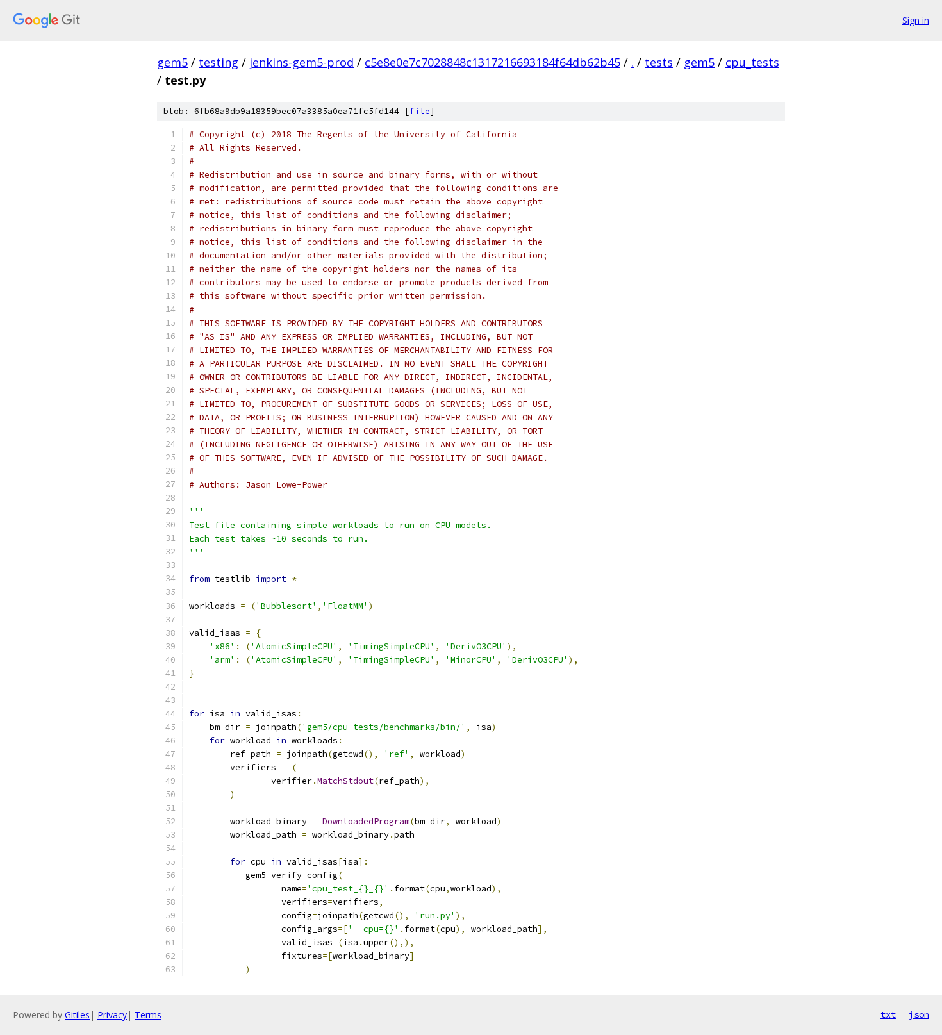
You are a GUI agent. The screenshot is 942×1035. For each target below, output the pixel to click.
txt (888, 1014)
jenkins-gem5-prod (301, 62)
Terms (148, 1015)
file (419, 111)
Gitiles (77, 1015)
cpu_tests (752, 62)
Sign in (915, 20)
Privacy (112, 1015)
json (919, 1014)
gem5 (172, 62)
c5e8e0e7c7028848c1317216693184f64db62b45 (492, 62)
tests (659, 62)
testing (218, 62)
